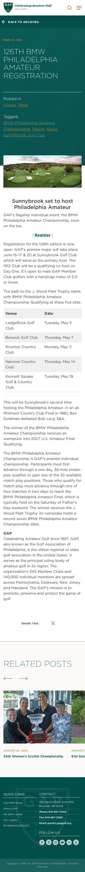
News (23, 104)
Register (43, 235)
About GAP (10, 808)
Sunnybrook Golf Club (24, 135)
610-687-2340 (57, 811)
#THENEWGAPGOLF (16, 825)
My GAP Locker (13, 814)
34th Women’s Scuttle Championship (33, 756)
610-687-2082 (54, 817)
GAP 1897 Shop (12, 802)
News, (52, 128)
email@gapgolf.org (59, 823)
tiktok (76, 842)
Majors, (10, 104)
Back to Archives (23, 22)
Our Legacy (10, 820)
